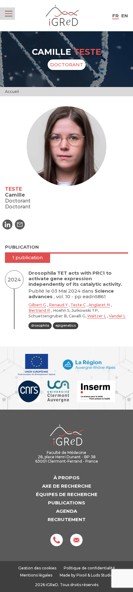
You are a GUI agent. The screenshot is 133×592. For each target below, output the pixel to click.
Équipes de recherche (66, 494)
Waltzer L (96, 316)
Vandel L (117, 316)
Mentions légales (36, 575)
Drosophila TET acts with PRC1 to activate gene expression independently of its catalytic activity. (75, 278)
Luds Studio (102, 575)
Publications (66, 503)
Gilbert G (37, 305)
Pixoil (81, 575)
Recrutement (67, 519)
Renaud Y (58, 305)
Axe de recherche (66, 486)
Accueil (12, 91)
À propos (66, 478)
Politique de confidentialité (89, 568)
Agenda (66, 511)
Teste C (78, 305)
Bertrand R (39, 310)
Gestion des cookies (37, 568)
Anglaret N (99, 305)
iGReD (62, 15)
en (124, 16)
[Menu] (8, 13)
